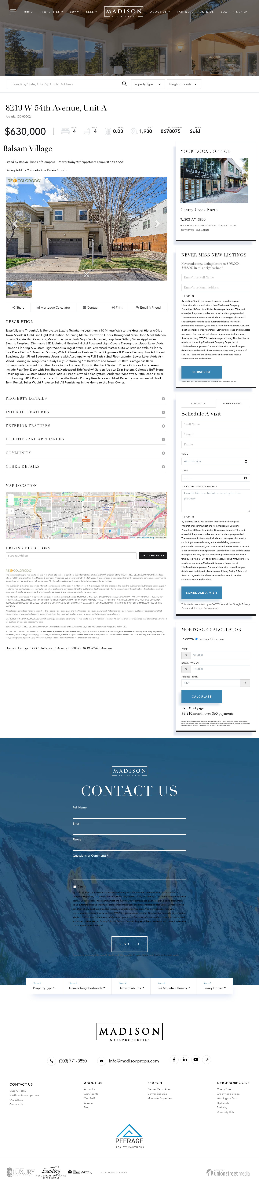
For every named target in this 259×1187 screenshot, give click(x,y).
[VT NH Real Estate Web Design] (228, 1172)
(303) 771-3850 (73, 1061)
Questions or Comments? (90, 856)
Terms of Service (203, 608)
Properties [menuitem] (50, 12)
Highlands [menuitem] (223, 1103)
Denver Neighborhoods (85, 988)
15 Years (219, 639)
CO (34, 648)
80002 (75, 648)
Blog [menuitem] (86, 1107)
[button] (124, 84)
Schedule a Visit (233, 403)
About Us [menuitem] (158, 12)
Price (184, 649)
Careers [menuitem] (88, 1103)
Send (124, 944)
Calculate (202, 697)
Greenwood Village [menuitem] (228, 1094)
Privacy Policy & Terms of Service (116, 921)
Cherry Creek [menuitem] (225, 1089)
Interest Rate (189, 676)
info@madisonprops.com (134, 1061)
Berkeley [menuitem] (222, 1107)
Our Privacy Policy (114, 1172)
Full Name (80, 807)
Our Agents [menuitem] (91, 1094)
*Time (184, 470)
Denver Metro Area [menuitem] (159, 1089)
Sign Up (241, 12)
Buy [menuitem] (73, 12)
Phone (77, 839)
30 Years (203, 639)
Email (76, 824)
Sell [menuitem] (90, 12)
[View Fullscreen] (11, 511)
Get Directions (153, 555)
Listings (23, 648)
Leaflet (132, 537)
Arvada (62, 648)
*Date (184, 453)
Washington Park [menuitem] (227, 1098)
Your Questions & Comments (199, 486)
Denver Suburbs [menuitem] (157, 1094)
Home (10, 648)
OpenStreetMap (147, 537)
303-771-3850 (195, 219)
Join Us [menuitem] (207, 12)
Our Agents (203, 230)
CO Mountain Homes (172, 988)
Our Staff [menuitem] (89, 1098)
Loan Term (187, 639)
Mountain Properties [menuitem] (160, 1098)
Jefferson (47, 648)
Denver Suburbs (130, 988)
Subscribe (201, 372)
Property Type (43, 988)
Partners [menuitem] (185, 12)
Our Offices (16, 1100)
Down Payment (190, 662)
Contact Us (187, 230)
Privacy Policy (140, 955)
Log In (226, 12)
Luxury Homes (213, 988)
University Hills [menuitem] (225, 1112)
